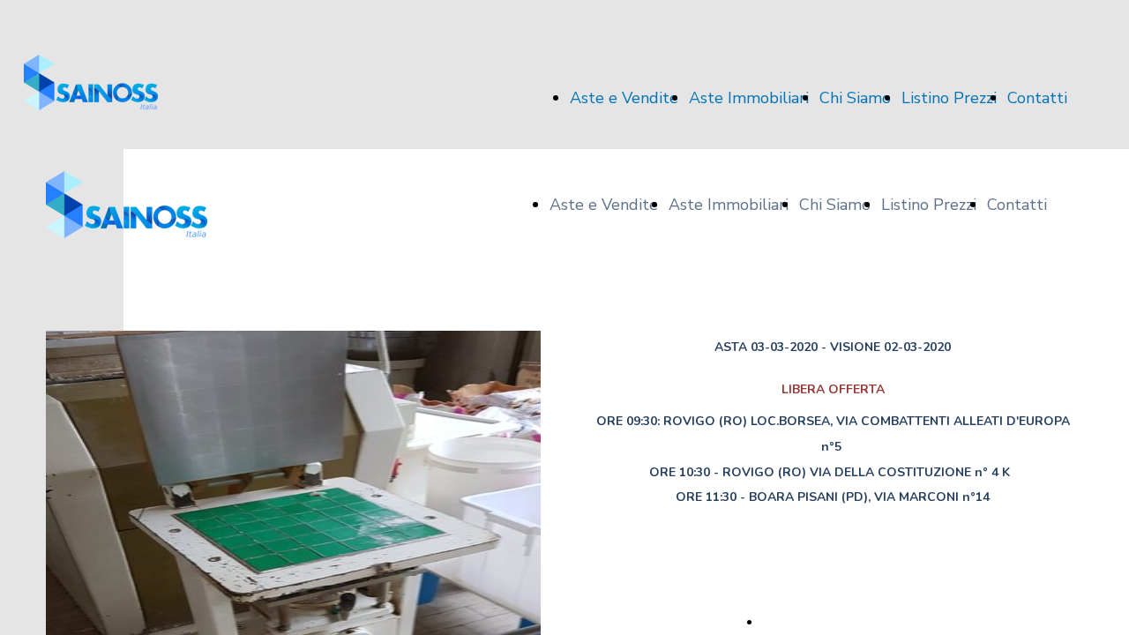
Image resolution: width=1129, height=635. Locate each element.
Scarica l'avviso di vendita (833, 622)
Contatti (1037, 97)
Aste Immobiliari (749, 97)
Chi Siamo (855, 97)
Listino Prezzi (949, 97)
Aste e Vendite (624, 97)
